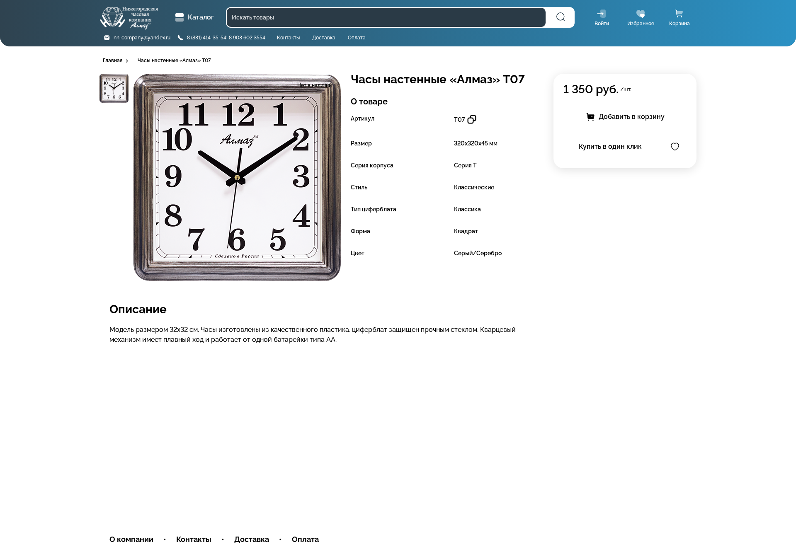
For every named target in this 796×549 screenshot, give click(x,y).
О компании (131, 539)
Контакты (288, 38)
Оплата (357, 38)
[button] (116, 60)
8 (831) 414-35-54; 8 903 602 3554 (226, 38)
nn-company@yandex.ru (142, 38)
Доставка (323, 38)
